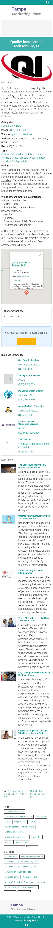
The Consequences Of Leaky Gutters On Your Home (32, 466)
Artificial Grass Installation (16, 837)
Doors (21, 380)
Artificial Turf (36, 837)
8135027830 (25, 415)
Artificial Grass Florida (14, 832)
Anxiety (33, 822)
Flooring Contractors (29, 364)
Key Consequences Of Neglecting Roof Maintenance (34, 674)
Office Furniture (20, 157)
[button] (26, 293)
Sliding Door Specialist (29, 375)
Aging (7, 822)
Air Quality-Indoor (30, 877)
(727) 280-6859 (26, 399)
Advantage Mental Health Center (18, 816)
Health (21, 428)
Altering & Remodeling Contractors (19, 882)
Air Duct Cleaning (12, 877)
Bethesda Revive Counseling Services (28, 422)
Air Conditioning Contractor (32, 856)
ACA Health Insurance (14, 811)
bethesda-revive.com (29, 432)
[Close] (40, 255)
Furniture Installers (11, 125)
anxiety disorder (11, 827)
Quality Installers (20, 161)
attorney (8, 842)
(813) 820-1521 (26, 451)
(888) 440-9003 (26, 384)
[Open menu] (49, 3)
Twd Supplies (24, 439)
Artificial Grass (28, 827)
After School (41, 816)
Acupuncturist (11, 856)
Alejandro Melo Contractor (31, 406)
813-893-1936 (25, 369)
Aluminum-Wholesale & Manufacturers (21, 887)
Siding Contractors (28, 410)
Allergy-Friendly (20, 822)
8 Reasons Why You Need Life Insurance (30, 571)
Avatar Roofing (22, 842)
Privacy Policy (31, 920)
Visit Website (17, 280)
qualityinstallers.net (21, 134)
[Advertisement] (26, 29)
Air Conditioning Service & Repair (18, 872)
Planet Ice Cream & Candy (30, 391)
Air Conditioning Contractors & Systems (21, 862)
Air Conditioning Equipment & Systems (21, 867)
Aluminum (42, 882)
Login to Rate (27, 341)
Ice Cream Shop (26, 395)
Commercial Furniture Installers (18, 154)
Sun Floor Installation (28, 360)
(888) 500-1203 (18, 130)
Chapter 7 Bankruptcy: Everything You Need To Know (34, 517)
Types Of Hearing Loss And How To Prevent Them (33, 619)
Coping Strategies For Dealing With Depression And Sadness (32, 732)
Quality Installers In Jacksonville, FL (21, 263)
